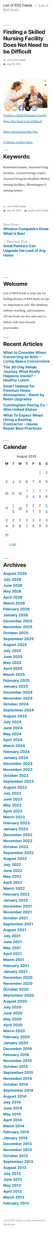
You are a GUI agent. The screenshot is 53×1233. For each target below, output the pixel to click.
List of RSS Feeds (17, 5)
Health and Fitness (38, 210)
